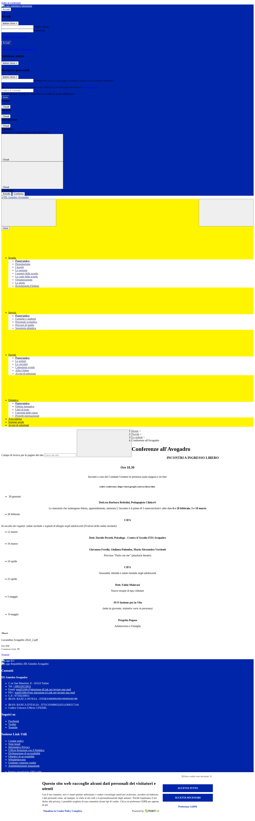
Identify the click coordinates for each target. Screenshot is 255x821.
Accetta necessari (188, 797)
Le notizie (137, 437)
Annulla (6, 194)
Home (135, 431)
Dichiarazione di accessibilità (24, 753)
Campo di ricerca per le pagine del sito (22, 455)
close (5, 228)
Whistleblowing (17, 759)
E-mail (37, 80)
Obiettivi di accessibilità (21, 756)
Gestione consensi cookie (22, 762)
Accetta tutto (188, 788)
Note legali (14, 744)
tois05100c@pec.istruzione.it (45, 692)
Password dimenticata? (13, 36)
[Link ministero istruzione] (16, 6)
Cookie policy (16, 740)
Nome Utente (41, 26)
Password (39, 30)
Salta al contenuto (11, 2)
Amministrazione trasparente (24, 765)
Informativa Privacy (19, 747)
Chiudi (6, 106)
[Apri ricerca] (226, 212)
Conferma (18, 194)
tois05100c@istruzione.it (43, 689)
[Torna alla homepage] (127, 197)
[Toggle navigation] (28, 212)
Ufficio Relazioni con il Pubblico (26, 750)
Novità (135, 434)
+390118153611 (22, 686)
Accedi (6, 9)
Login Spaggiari (90, 87)
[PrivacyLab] (151, 811)
